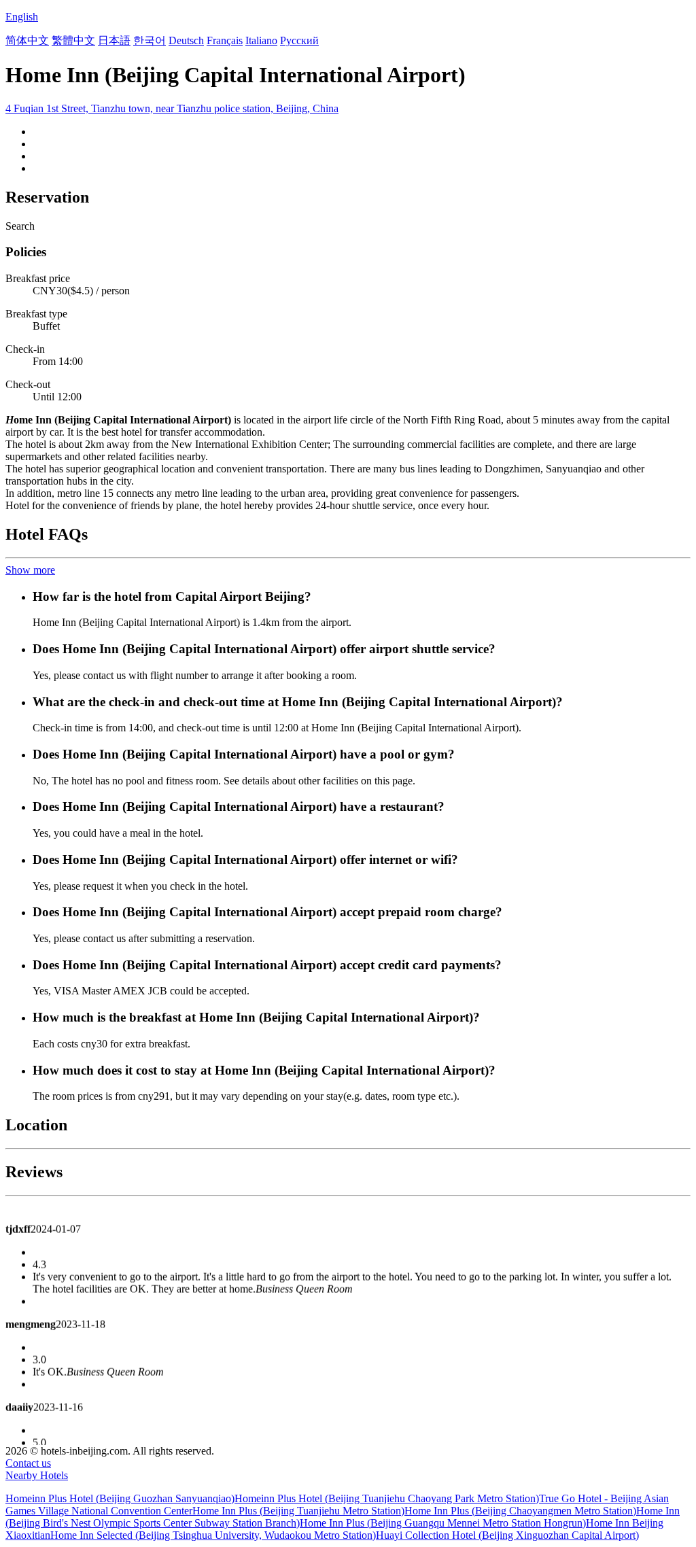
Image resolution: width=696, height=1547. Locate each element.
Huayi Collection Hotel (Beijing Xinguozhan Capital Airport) (507, 1535)
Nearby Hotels (36, 1475)
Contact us (28, 1463)
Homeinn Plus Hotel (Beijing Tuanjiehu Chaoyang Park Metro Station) (386, 1498)
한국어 (149, 40)
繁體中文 (73, 40)
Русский (299, 40)
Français (225, 40)
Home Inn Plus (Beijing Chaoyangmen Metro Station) (520, 1510)
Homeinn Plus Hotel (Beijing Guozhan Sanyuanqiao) (119, 1498)
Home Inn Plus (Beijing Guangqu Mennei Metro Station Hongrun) (443, 1523)
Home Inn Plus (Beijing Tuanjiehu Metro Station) (298, 1510)
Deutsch (186, 40)
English (21, 16)
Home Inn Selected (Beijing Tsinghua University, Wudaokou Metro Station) (213, 1535)
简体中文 (27, 40)
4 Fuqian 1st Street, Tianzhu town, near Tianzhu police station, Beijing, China (171, 108)
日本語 (114, 40)
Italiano (261, 40)
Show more (30, 570)
